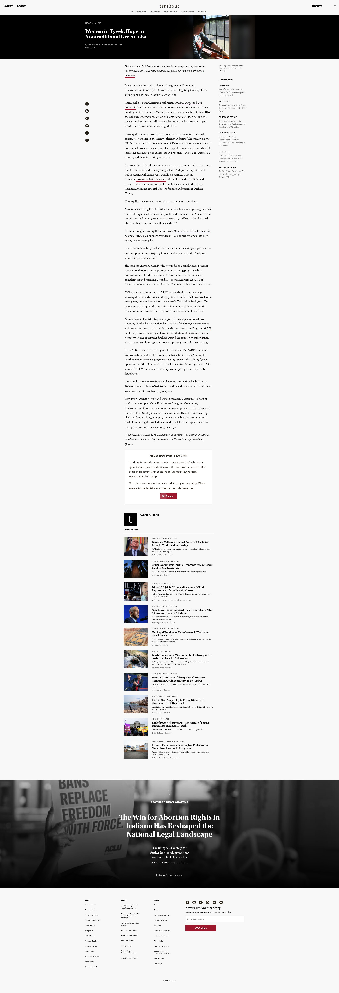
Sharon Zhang (159, 555)
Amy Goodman (159, 600)
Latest (8, 6)
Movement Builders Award (151, 179)
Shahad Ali (158, 713)
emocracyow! (184, 600)
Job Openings (159, 958)
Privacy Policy (159, 941)
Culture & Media (90, 905)
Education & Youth (91, 915)
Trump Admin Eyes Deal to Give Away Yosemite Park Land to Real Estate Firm (182, 566)
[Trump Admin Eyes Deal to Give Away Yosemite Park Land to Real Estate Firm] (136, 569)
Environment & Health (169, 561)
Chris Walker (158, 575)
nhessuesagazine (111, 44)
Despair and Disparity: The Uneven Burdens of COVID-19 (130, 916)
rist (166, 645)
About (21, 6)
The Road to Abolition (129, 930)
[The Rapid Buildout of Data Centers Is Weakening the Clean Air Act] (136, 637)
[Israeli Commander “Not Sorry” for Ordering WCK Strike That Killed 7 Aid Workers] (136, 659)
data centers (187, 12)
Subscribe (157, 925)
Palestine (155, 12)
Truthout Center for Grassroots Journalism (162, 952)
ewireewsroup (172, 758)
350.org (222, 70)
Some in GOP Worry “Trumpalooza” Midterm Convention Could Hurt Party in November (232, 141)
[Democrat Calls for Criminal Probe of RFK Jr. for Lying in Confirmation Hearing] (136, 546)
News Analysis (93, 23)
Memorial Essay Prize (161, 946)
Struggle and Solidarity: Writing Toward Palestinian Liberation (129, 907)
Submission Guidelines (162, 930)
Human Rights (165, 651)
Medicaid (202, 12)
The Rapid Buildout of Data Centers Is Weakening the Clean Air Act (180, 634)
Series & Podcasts (91, 967)
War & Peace (172, 696)
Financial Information (161, 936)
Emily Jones (158, 645)
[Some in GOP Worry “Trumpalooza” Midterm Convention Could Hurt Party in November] (136, 682)
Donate (317, 6)
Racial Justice (89, 951)
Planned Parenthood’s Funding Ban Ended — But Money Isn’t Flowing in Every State (180, 746)
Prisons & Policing (91, 946)
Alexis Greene (94, 44)
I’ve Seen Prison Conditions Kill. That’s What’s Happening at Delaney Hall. (232, 174)
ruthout (168, 555)
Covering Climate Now (129, 958)
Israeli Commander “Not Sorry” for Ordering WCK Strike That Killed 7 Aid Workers (182, 656)
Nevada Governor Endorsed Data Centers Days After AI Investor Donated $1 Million (182, 611)
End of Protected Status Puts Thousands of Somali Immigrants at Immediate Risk (232, 92)
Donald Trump (170, 12)
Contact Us (158, 963)
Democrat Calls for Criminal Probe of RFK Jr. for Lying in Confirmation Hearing (180, 543)
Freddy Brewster (160, 622)
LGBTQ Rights (90, 936)
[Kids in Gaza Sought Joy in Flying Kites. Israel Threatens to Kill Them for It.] (136, 704)
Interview (156, 583)
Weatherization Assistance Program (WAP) (186, 328)
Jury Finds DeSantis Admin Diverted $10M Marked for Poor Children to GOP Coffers (232, 124)
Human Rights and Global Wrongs (130, 924)
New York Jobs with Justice (184, 170)
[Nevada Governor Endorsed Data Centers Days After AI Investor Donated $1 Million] (136, 614)
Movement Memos (127, 940)
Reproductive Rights (176, 741)
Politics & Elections (168, 538)
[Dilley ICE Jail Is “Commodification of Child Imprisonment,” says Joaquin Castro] (136, 591)
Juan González (172, 600)
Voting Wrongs (126, 946)
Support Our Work (160, 920)
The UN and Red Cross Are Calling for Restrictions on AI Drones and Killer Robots (230, 158)
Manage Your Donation (162, 915)
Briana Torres (158, 758)
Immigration (140, 12)
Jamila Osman (159, 733)
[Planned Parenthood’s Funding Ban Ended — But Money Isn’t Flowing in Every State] (136, 749)
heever (171, 623)
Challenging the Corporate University (128, 952)
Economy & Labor (91, 910)
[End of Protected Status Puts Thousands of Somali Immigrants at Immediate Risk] (136, 727)
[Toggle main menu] (330, 6)
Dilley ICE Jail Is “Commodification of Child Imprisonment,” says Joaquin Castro (178, 588)
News (154, 538)
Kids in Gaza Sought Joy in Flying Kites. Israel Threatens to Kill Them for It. (233, 108)
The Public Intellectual (129, 935)
